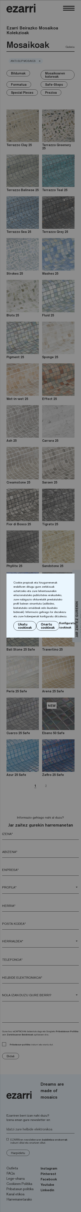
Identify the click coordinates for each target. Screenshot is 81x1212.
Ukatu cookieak (25, 626)
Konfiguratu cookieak (67, 625)
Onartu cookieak (48, 626)
